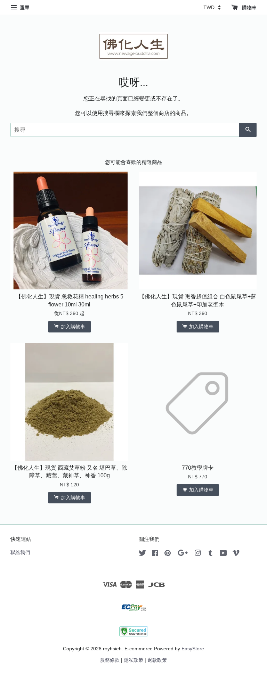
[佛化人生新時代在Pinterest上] (167, 554)
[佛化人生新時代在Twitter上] (142, 554)
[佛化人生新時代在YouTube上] (223, 554)
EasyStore (192, 648)
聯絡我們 (20, 552)
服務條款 (110, 660)
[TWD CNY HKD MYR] (212, 7)
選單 (24, 7)
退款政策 (157, 660)
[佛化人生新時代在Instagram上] (198, 554)
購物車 (249, 7)
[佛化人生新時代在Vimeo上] (236, 554)
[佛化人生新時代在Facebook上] (155, 554)
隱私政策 (133, 660)
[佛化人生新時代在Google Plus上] (182, 554)
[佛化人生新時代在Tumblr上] (211, 554)
